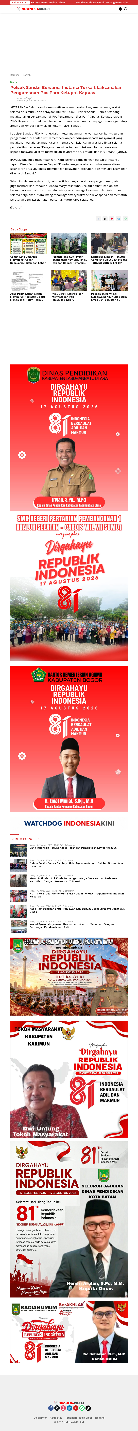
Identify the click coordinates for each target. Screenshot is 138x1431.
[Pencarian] (126, 9)
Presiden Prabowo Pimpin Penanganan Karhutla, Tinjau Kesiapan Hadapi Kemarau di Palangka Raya (69, 259)
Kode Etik (56, 1417)
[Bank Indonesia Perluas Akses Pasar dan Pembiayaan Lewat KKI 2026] (18, 850)
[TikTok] (88, 1408)
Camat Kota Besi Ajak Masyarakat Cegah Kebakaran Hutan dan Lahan (28, 259)
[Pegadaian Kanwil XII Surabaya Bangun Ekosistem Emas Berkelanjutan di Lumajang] (109, 280)
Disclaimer (40, 1417)
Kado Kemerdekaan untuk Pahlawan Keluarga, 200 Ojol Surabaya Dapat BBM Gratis (78, 910)
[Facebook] (51, 1408)
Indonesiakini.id (24, 98)
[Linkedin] (69, 1408)
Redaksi (100, 1417)
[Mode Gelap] (120, 9)
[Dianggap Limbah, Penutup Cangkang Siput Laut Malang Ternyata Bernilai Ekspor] (109, 243)
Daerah (14, 82)
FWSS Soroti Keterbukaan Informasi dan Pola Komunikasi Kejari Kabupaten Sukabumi (67, 297)
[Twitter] (57, 1408)
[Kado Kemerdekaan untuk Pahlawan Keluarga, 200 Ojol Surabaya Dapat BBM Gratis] (18, 911)
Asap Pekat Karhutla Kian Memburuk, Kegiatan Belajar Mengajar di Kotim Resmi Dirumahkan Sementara (27, 297)
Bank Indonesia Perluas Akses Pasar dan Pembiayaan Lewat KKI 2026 (73, 847)
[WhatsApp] (82, 1408)
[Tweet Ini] (105, 218)
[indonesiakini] (33, 9)
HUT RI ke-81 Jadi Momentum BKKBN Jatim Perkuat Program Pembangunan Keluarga (77, 895)
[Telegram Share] (118, 218)
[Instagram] (63, 1408)
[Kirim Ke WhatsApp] (125, 218)
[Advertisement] (69, 36)
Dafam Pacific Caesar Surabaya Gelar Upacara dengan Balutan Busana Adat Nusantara (77, 865)
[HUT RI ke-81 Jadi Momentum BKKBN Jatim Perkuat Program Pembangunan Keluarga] (18, 896)
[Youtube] (75, 1408)
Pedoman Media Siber (78, 1417)
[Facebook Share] (98, 218)
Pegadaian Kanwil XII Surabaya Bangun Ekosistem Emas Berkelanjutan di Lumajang (109, 297)
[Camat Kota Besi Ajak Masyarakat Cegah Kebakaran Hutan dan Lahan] (28, 243)
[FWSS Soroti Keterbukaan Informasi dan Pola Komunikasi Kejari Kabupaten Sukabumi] (69, 280)
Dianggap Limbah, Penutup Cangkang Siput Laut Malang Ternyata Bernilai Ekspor (109, 259)
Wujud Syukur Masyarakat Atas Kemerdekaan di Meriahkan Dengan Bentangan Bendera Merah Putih (72, 926)
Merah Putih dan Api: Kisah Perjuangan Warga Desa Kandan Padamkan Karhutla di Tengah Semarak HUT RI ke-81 (74, 880)
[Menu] (12, 9)
